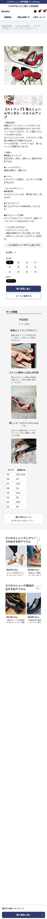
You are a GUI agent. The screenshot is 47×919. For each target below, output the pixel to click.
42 (10, 272)
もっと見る (38, 539)
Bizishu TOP (7, 26)
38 (10, 267)
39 (18, 267)
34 (10, 262)
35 (18, 262)
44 (27, 272)
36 (27, 262)
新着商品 (7, 17)
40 (27, 267)
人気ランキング (39, 17)
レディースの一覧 (22, 26)
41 (35, 267)
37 (35, 262)
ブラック (11, 281)
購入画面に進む (24, 289)
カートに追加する (24, 296)
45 (35, 272)
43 (18, 272)
